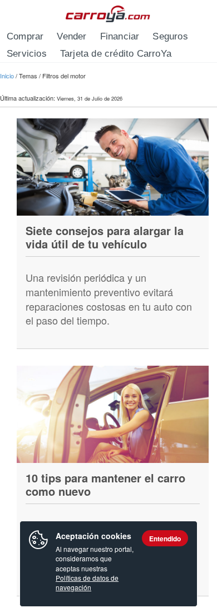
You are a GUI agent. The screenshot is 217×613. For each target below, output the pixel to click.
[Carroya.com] (109, 14)
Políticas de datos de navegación (87, 582)
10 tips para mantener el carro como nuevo (105, 484)
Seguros (170, 36)
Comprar (25, 36)
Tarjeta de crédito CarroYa (115, 53)
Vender (71, 36)
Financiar (120, 36)
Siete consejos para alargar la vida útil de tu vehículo (105, 237)
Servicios (27, 53)
